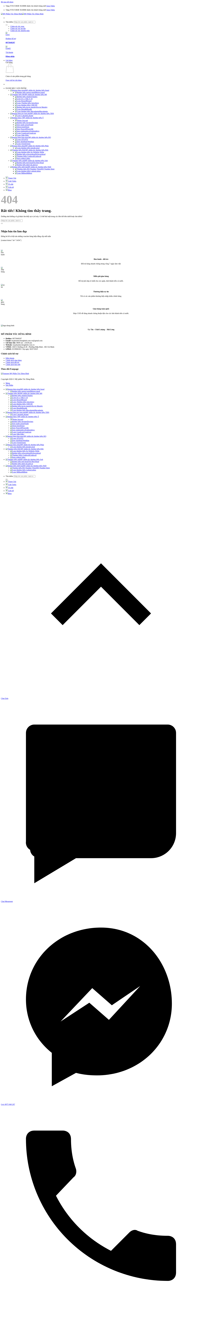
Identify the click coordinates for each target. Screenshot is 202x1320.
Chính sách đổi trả (12, 362)
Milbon (29, 173)
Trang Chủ (12, 178)
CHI (35, 105)
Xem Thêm (50, 6)
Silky (27, 135)
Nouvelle (30, 129)
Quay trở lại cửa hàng (14, 80)
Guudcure (32, 133)
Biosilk (29, 109)
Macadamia (43, 111)
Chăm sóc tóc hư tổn (18, 29)
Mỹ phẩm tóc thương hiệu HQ (40, 137)
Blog (10, 190)
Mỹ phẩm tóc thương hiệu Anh (36, 161)
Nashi (31, 125)
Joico (37, 103)
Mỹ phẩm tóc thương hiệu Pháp (37, 146)
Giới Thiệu (12, 181)
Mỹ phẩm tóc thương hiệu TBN (42, 113)
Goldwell (37, 156)
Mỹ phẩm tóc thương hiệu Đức (36, 150)
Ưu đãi (10, 184)
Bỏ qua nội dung (7, 2)
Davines (35, 123)
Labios (38, 171)
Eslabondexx (34, 131)
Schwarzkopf (40, 154)
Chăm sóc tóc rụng (17, 26)
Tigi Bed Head (38, 163)
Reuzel (29, 101)
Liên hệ (11, 187)
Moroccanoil (40, 92)
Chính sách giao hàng (14, 360)
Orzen (28, 144)
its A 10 (29, 99)
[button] (9, 60)
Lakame (30, 116)
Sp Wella (40, 152)
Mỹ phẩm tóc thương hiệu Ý (33, 118)
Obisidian (30, 142)
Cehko (27, 158)
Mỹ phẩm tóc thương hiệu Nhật (39, 167)
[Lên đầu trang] (101, 696)
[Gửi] (2, 223)
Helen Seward (22, 121)
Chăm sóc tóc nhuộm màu (20, 31)
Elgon (27, 127)
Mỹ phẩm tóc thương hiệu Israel (37, 90)
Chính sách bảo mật (13, 365)
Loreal (37, 148)
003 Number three (47, 169)
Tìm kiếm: (9, 22)
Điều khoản (10, 358)
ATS (26, 139)
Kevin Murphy (41, 107)
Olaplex (34, 97)
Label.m (35, 165)
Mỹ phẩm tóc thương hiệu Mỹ (36, 95)
